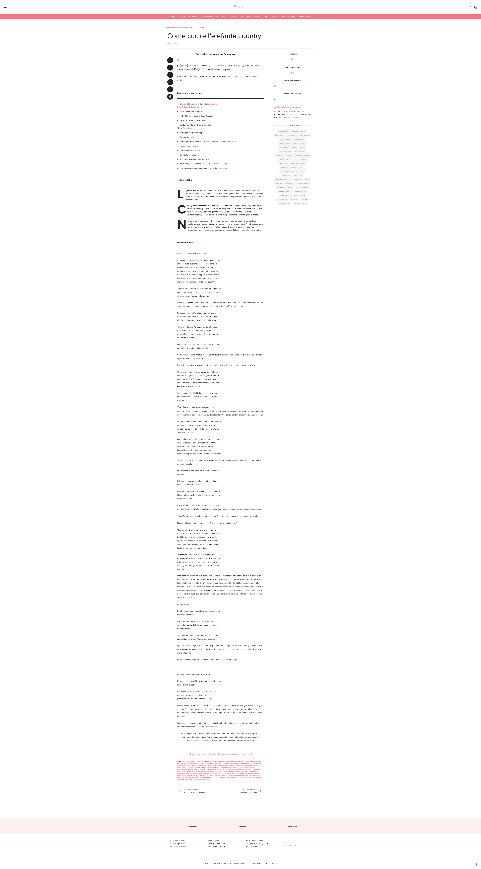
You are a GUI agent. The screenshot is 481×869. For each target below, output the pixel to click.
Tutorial (193, 16)
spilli (201, 778)
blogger (294, 131)
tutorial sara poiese (203, 780)
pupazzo (189, 773)
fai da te (303, 159)
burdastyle (292, 135)
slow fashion (282, 199)
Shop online (216, 864)
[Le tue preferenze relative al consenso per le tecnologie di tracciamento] (476, 864)
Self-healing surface (254, 775)
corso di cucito (299, 143)
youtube (242, 826)
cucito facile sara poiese (239, 761)
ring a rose (200, 775)
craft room (284, 147)
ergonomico (234, 763)
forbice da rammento (198, 765)
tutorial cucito (284, 203)
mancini (190, 769)
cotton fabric (200, 761)
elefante (202, 763)
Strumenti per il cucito (214, 16)
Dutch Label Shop (219, 164)
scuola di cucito (303, 183)
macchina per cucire (189, 146)
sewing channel (302, 187)
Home (172, 16)
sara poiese (210, 775)
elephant (209, 763)
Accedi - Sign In (289, 16)
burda (303, 131)
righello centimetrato (215, 773)
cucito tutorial (285, 159)
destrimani (191, 763)
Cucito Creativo (179, 27)
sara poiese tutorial (301, 179)
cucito (302, 147)
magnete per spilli (240, 767)
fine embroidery (256, 763)
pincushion (187, 771)
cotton (191, 761)
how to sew (283, 163)
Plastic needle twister (200, 771)
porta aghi (214, 771)
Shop (265, 16)
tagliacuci (294, 199)
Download (222, 168)
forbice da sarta (227, 765)
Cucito (169, 27)
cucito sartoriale (302, 155)
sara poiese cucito (238, 775)
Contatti (275, 16)
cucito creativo (212, 761)
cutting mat (181, 763)
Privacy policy (271, 864)
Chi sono (182, 16)
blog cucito (283, 131)
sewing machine (192, 778)
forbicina (247, 765)
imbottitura (200, 767)
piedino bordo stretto (289, 171)
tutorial (305, 199)
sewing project (284, 195)
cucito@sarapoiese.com (198, 740)
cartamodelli (305, 135)
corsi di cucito (284, 143)
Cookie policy (257, 864)
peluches (251, 769)
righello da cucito (232, 773)
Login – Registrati (241, 864)
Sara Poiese (173, 43)
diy (197, 763)
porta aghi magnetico (227, 771)
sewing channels (285, 191)
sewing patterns (300, 191)
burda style (279, 135)
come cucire (299, 139)
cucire (294, 147)
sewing (290, 187)
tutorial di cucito (300, 203)
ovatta (244, 769)
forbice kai (239, 765)
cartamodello (286, 139)
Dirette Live (245, 16)
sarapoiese (286, 175)
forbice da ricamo (214, 765)
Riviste (234, 16)
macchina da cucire (298, 163)
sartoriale (289, 183)
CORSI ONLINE (305, 16)
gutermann (191, 767)
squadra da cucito (210, 778)
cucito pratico (255, 761)
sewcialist (181, 778)
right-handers (190, 775)
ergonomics (244, 763)
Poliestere (187, 128)
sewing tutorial (300, 195)
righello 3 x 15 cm (199, 773)
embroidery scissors (221, 763)
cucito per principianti (284, 155)
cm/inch (185, 761)
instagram (292, 826)
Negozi (257, 16)
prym (238, 771)
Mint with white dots (202, 769)
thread (191, 780)
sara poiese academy (283, 179)
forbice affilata (183, 765)
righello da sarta (247, 773)
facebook (192, 826)
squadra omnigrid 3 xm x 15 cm (230, 778)
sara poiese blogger (222, 775)
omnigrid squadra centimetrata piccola (225, 769)
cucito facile (224, 761)
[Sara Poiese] (240, 6)
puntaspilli (245, 771)
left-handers (211, 767)
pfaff (302, 167)
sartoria (279, 183)
